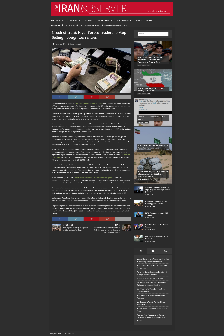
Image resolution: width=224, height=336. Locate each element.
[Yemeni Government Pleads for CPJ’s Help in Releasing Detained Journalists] (138, 189)
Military (88, 21)
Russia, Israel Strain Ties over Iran (150, 278)
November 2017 (60, 44)
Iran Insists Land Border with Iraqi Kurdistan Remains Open (153, 146)
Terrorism (75, 21)
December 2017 (144, 179)
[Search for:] (153, 34)
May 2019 (150, 194)
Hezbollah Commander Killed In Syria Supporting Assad (157, 202)
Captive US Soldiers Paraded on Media (152, 118)
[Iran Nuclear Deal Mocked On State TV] (138, 238)
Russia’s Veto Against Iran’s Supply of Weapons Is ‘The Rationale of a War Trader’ (151, 317)
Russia (139, 21)
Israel (149, 21)
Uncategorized (75, 44)
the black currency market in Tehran (89, 103)
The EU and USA (124, 21)
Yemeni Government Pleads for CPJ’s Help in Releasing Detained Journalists (157, 189)
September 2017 (144, 65)
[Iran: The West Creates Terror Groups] (138, 227)
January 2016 (143, 122)
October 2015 (151, 206)
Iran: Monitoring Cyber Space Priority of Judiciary (150, 89)
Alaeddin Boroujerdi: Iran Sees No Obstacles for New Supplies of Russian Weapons (153, 174)
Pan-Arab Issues (104, 21)
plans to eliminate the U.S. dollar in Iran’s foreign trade (94, 178)
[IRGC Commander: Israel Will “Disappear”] (138, 215)
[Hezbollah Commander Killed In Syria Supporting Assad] (138, 203)
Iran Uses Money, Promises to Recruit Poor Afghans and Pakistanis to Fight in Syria (150, 59)
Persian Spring (58, 21)
